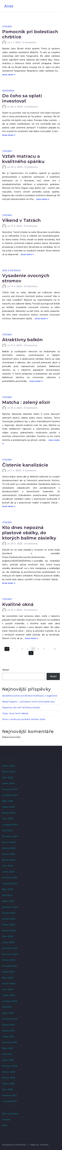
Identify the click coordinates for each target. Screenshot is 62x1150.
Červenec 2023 (10, 907)
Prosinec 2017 (9, 1095)
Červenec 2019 (9, 1019)
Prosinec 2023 (9, 877)
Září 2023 (7, 895)
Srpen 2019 (8, 1013)
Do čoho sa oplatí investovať (22, 98)
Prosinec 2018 (9, 1042)
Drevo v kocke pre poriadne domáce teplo (23, 719)
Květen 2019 (8, 1025)
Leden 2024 (8, 871)
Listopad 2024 (10, 824)
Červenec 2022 (10, 954)
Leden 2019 (8, 1036)
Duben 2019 (8, 1030)
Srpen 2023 (8, 901)
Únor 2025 (7, 818)
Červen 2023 (8, 913)
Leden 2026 (8, 783)
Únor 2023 (7, 936)
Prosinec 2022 (9, 948)
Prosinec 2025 (9, 789)
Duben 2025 (8, 807)
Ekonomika (8, 90)
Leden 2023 (8, 942)
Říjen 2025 (7, 801)
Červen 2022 (8, 960)
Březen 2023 (9, 930)
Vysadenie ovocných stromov (25, 278)
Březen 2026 (9, 771)
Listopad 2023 (10, 883)
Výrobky (7, 26)
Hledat (5, 670)
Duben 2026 (8, 765)
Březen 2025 (9, 813)
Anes (8, 6)
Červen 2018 (8, 1072)
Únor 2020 (7, 989)
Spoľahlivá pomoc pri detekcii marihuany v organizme (29, 695)
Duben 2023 (8, 924)
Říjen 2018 (7, 1048)
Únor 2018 (7, 1089)
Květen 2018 (8, 1077)
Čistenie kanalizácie (25, 465)
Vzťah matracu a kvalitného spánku (23, 159)
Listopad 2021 (9, 966)
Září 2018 (7, 1054)
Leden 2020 (8, 995)
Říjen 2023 (7, 889)
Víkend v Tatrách (21, 220)
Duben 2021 (8, 971)
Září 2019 (7, 1007)
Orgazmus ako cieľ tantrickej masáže (21, 707)
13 (55, 649)
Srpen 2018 (8, 1060)
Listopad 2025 (10, 795)
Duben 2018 (8, 1083)
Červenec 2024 (10, 836)
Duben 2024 (8, 854)
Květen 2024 (8, 848)
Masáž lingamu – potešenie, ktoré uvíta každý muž (28, 701)
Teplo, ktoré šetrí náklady (15, 713)
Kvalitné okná (18, 604)
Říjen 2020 (7, 977)
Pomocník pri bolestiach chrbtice (30, 34)
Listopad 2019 (9, 1001)
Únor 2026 (7, 777)
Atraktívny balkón (22, 339)
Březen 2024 (9, 860)
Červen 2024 (8, 842)
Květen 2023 (8, 919)
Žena (4, 1125)
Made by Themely (39, 1144)
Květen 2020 (8, 983)
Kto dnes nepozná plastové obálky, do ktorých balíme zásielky (29, 533)
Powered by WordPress (14, 1144)
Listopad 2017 (9, 1101)
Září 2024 (7, 830)
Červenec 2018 (9, 1066)
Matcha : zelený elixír (26, 402)
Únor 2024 (7, 865)
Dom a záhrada (11, 270)
